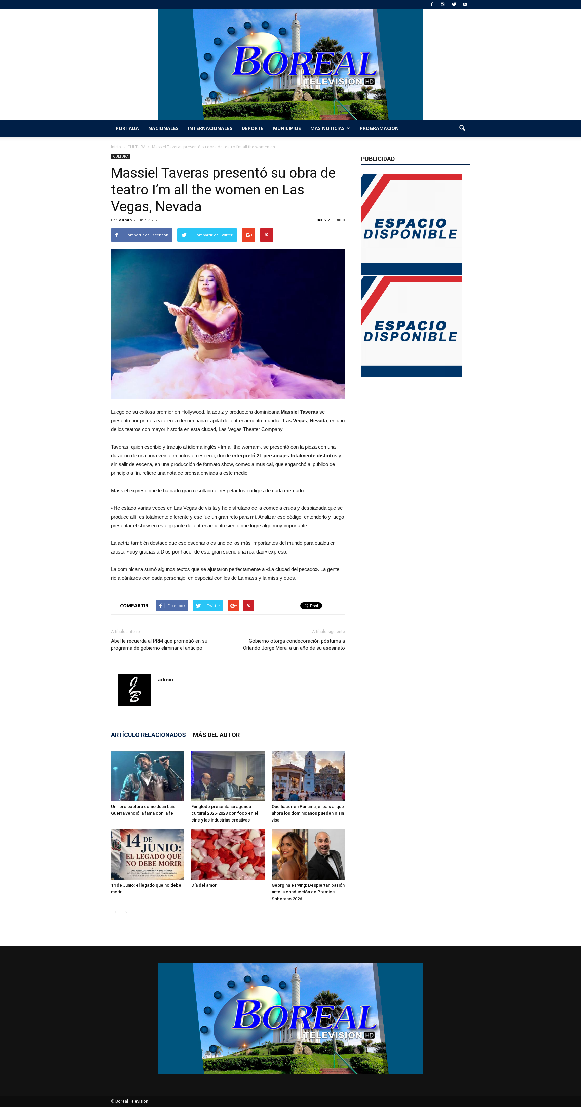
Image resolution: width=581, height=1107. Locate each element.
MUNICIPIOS (287, 128)
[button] (462, 128)
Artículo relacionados (148, 734)
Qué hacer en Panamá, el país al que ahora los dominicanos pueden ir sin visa (308, 813)
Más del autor (216, 734)
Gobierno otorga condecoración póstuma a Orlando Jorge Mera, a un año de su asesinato (294, 644)
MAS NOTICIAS (327, 128)
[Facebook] (432, 4)
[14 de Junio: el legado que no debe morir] (147, 854)
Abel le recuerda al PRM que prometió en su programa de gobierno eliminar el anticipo (159, 644)
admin (125, 219)
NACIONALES (163, 128)
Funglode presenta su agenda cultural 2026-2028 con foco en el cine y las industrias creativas (224, 813)
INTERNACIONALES (210, 128)
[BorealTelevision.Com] (290, 64)
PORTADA (127, 128)
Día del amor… (205, 885)
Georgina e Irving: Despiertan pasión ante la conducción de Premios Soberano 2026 (308, 892)
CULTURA (120, 156)
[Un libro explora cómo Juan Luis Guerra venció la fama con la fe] (147, 776)
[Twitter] (454, 4)
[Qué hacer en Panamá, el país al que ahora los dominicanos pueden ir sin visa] (308, 776)
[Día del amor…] (228, 854)
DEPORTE (253, 128)
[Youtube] (465, 4)
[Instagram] (443, 4)
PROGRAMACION (379, 128)
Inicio (116, 147)
